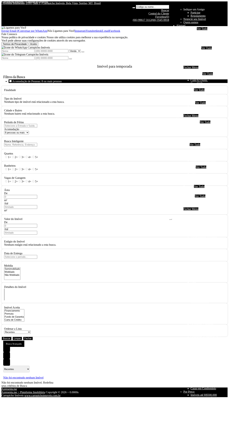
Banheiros (10, 165)
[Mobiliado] (12, 272)
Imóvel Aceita (12, 307)
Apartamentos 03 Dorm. (204, 131)
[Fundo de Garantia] (14, 316)
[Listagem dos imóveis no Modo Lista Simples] (6, 362)
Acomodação (11, 129)
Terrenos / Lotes (200, 192)
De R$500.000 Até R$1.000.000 (209, 109)
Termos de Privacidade (15, 44)
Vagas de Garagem (14, 177)
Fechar (27, 338)
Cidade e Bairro (13, 110)
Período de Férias (14, 122)
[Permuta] (14, 313)
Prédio (194, 176)
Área (7, 190)
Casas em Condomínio (203, 99)
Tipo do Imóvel (12, 98)
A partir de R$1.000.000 (204, 112)
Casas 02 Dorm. (200, 151)
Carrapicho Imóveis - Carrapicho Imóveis (24, 1)
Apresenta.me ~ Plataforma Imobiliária (23, 392)
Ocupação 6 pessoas (202, 38)
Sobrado (195, 57)
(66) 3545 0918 (160, 19)
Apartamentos (198, 51)
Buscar (6, 338)
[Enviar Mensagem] (70, 58)
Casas (194, 54)
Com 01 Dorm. (199, 76)
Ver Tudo (202, 28)
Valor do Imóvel (13, 218)
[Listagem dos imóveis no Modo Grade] (6, 348)
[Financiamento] (14, 310)
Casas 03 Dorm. (200, 154)
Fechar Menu (190, 67)
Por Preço (188, 102)
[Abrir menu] (170, 218)
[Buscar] (133, 7)
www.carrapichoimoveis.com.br (42, 395)
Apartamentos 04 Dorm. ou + (207, 134)
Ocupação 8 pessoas (202, 41)
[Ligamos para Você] (13, 27)
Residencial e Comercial (204, 179)
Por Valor (188, 196)
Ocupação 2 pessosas (203, 125)
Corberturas (197, 141)
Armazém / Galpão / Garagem (208, 183)
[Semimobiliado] (12, 269)
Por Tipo (188, 89)
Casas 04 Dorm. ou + (203, 157)
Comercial (196, 60)
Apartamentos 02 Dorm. (204, 128)
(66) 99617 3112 (142, 19)
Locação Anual (192, 48)
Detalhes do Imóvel (15, 286)
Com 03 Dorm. (199, 83)
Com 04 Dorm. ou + (202, 86)
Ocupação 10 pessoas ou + (206, 44)
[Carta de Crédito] (14, 320)
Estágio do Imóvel (14, 241)
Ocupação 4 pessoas (202, 35)
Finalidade (10, 90)
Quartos (8, 153)
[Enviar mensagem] (82, 51)
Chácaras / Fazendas (202, 189)
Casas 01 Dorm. (200, 147)
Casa (186, 144)
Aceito (33, 44)
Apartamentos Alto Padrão (205, 138)
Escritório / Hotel (200, 170)
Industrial (196, 64)
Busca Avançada (14, 343)
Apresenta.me (9, 389)
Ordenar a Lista (13, 328)
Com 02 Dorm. (199, 80)
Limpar (17, 338)
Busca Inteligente (14, 141)
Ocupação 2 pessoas (202, 31)
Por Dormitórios (192, 73)
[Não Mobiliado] (12, 275)
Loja (193, 173)
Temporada (189, 28)
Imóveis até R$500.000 (204, 105)
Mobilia (8, 265)
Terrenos (188, 186)
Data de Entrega (13, 253)
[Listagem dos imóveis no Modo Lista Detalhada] (6, 355)
